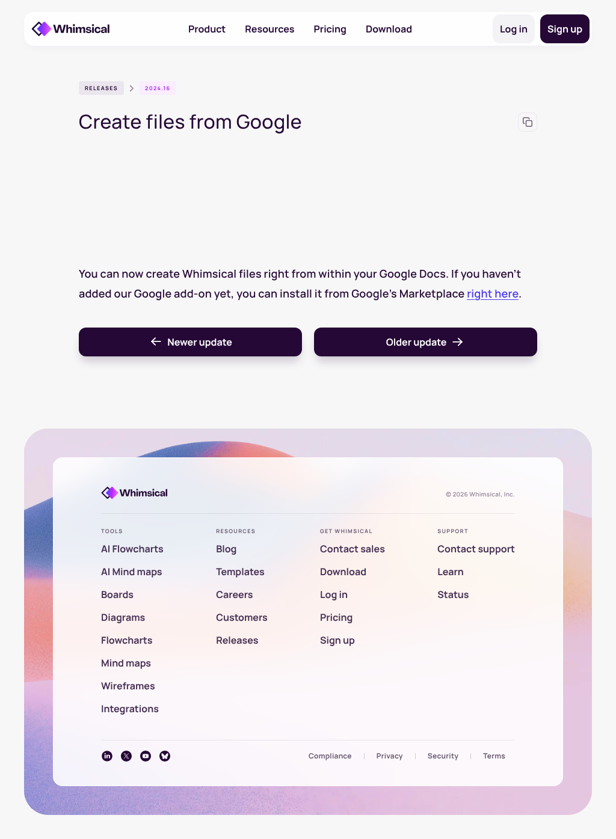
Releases (101, 88)
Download (389, 28)
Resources (269, 28)
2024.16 (157, 88)
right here (493, 294)
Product (207, 28)
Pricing (330, 28)
